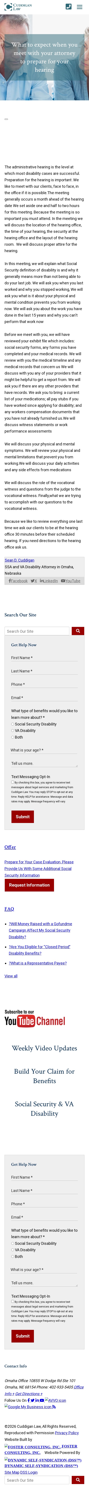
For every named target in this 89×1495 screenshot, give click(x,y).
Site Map (12, 1472)
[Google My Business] (28, 1407)
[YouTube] (42, 1400)
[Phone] (69, 6)
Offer (10, 847)
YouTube (72, 581)
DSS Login (29, 1472)
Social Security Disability (35, 724)
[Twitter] (33, 1400)
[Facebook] (29, 1400)
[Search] (78, 631)
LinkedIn (50, 581)
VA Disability (25, 730)
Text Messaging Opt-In (30, 776)
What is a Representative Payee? (38, 963)
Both (18, 737)
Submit (23, 816)
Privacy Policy (67, 1433)
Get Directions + (28, 1393)
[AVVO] (55, 1400)
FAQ (9, 909)
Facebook (19, 581)
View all (11, 976)
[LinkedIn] (37, 1400)
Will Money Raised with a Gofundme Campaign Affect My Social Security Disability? (40, 930)
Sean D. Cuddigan (19, 560)
